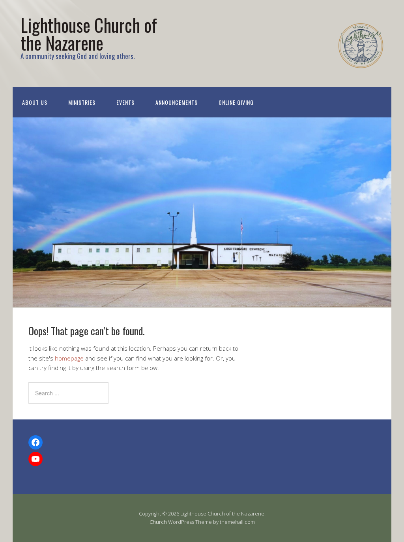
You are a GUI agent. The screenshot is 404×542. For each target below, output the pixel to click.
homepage (69, 358)
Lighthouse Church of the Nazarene (89, 33)
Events (125, 102)
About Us (34, 102)
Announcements (176, 102)
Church (158, 521)
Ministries (81, 102)
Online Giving (236, 102)
